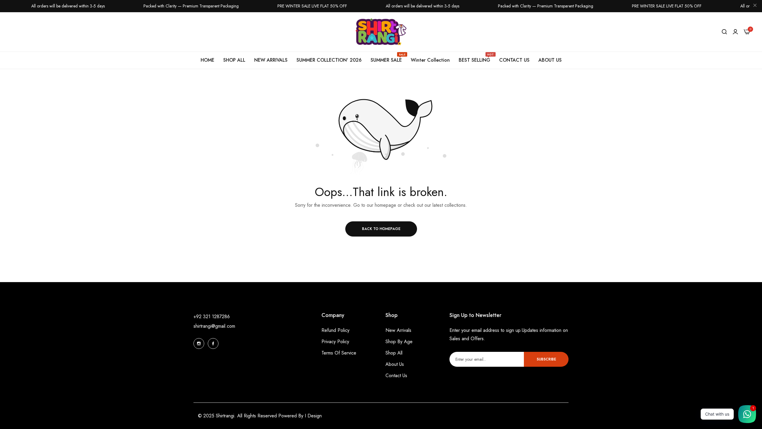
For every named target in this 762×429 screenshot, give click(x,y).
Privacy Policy (335, 341)
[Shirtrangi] (381, 32)
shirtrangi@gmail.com (214, 326)
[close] (755, 6)
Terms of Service (338, 352)
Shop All (393, 352)
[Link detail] (198, 343)
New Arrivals (398, 330)
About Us (394, 364)
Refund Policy (335, 330)
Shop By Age (399, 341)
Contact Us (396, 375)
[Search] (724, 32)
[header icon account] (735, 32)
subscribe (546, 359)
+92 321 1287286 (211, 316)
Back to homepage (381, 228)
